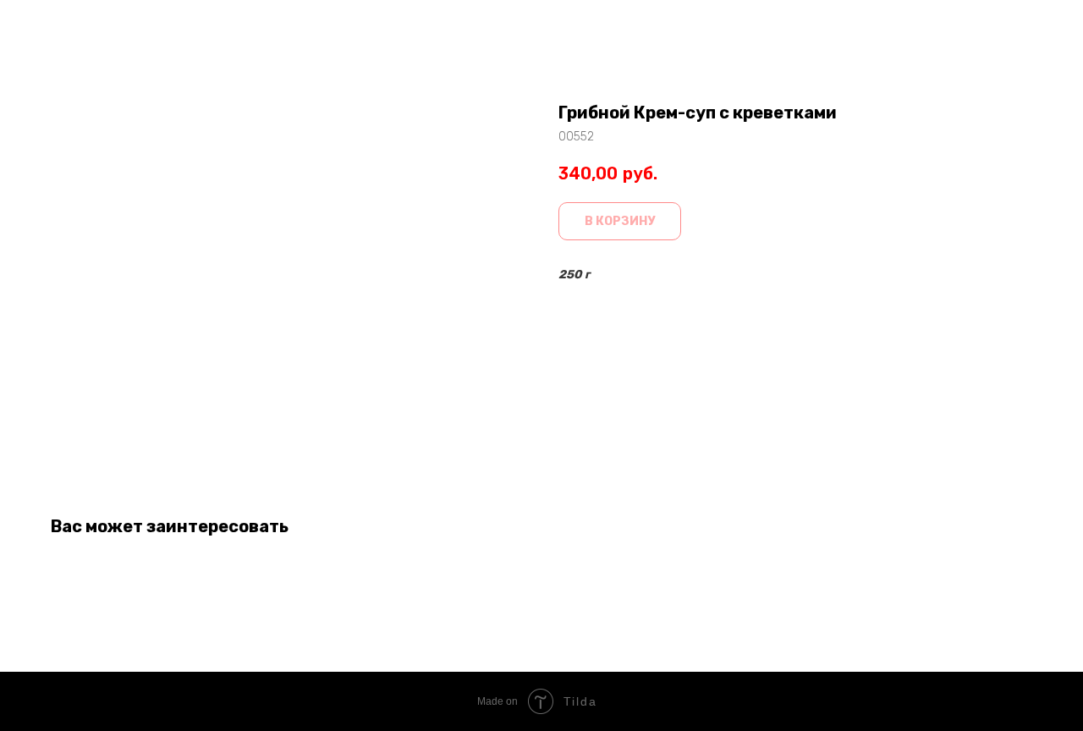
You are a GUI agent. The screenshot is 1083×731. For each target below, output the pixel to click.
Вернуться (62, 26)
